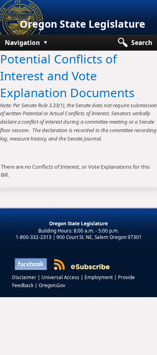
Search (141, 42)
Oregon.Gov (52, 285)
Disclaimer (24, 277)
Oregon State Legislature (82, 24)
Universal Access (61, 277)
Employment (99, 277)
